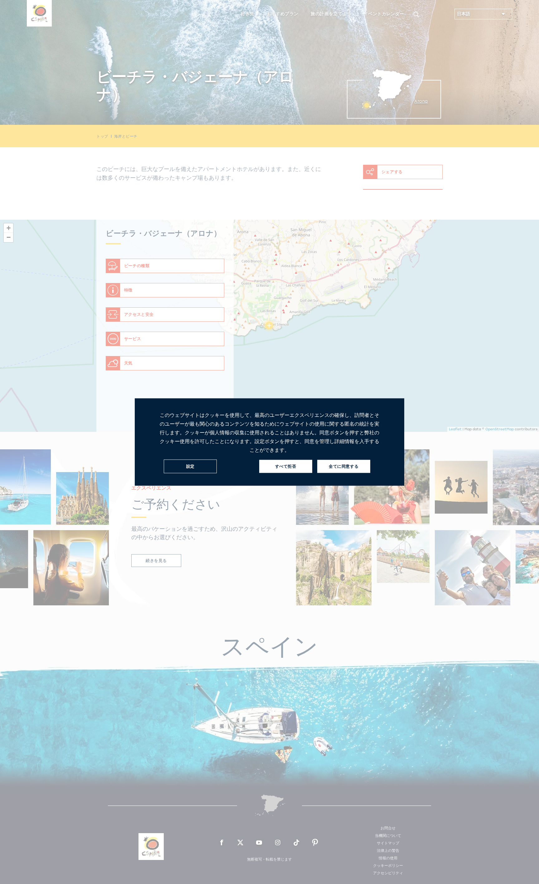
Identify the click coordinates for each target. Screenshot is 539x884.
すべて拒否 (285, 466)
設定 (190, 466)
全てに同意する (343, 466)
